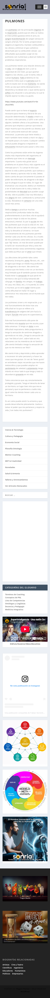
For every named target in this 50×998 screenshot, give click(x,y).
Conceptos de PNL (13, 597)
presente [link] (20, 374)
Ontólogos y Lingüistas (15, 603)
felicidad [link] (23, 191)
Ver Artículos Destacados (16, 486)
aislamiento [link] (32, 368)
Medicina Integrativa (14, 609)
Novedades (10, 467)
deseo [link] (19, 69)
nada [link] (27, 287)
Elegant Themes (22, 989)
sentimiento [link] (10, 368)
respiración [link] (12, 33)
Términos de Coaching (15, 594)
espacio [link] (33, 110)
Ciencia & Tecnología (14, 430)
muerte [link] (22, 323)
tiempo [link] (15, 209)
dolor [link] (31, 326)
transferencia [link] (11, 311)
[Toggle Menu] (39, 7)
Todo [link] (22, 78)
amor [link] (29, 252)
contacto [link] (27, 201)
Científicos (7, 967)
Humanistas (20, 971)
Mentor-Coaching (12, 455)
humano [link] (15, 78)
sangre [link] (8, 39)
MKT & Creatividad (13, 461)
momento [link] (32, 84)
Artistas (6, 964)
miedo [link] (30, 116)
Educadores (8, 971)
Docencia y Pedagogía (14, 606)
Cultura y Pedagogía (14, 436)
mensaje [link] (31, 158)
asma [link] (27, 260)
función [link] (15, 314)
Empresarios (17, 973)
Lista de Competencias (15, 600)
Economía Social (12, 442)
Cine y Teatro (17, 964)
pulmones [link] (12, 30)
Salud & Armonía (12, 473)
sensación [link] (22, 275)
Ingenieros (18, 967)
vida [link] (9, 69)
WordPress (25, 991)
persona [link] (30, 81)
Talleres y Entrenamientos (16, 480)
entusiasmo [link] (10, 146)
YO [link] (11, 242)
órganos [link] (37, 30)
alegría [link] (11, 197)
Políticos (6, 973)
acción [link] (33, 221)
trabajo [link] (39, 281)
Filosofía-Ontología (13, 448)
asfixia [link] (8, 93)
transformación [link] (18, 39)
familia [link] (19, 281)
